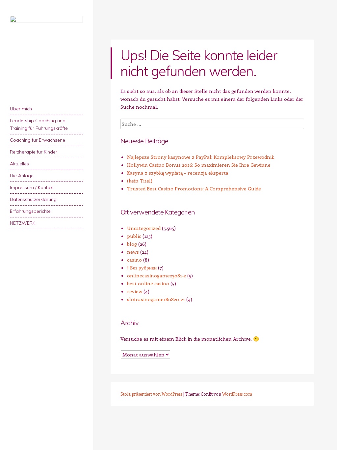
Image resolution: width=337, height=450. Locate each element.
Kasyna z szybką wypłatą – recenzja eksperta (177, 172)
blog (132, 243)
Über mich (21, 109)
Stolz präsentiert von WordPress (151, 394)
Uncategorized (144, 228)
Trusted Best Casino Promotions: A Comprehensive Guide (194, 188)
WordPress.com (237, 394)
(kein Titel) (139, 180)
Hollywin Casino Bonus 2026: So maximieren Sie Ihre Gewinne (199, 164)
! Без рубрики (142, 267)
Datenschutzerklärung (33, 199)
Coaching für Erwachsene (37, 140)
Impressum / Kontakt (32, 187)
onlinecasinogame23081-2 (156, 275)
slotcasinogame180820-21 (156, 299)
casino (134, 259)
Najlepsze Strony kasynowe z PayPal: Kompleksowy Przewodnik (200, 157)
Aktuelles (19, 164)
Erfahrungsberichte (30, 211)
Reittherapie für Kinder (33, 152)
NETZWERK (22, 223)
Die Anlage (22, 176)
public (134, 236)
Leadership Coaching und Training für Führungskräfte (39, 124)
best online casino (148, 283)
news (133, 251)
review (134, 291)
